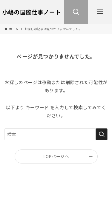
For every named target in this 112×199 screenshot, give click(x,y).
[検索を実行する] (102, 134)
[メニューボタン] (100, 12)
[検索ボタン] (76, 12)
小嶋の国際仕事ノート (31, 12)
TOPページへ (56, 156)
